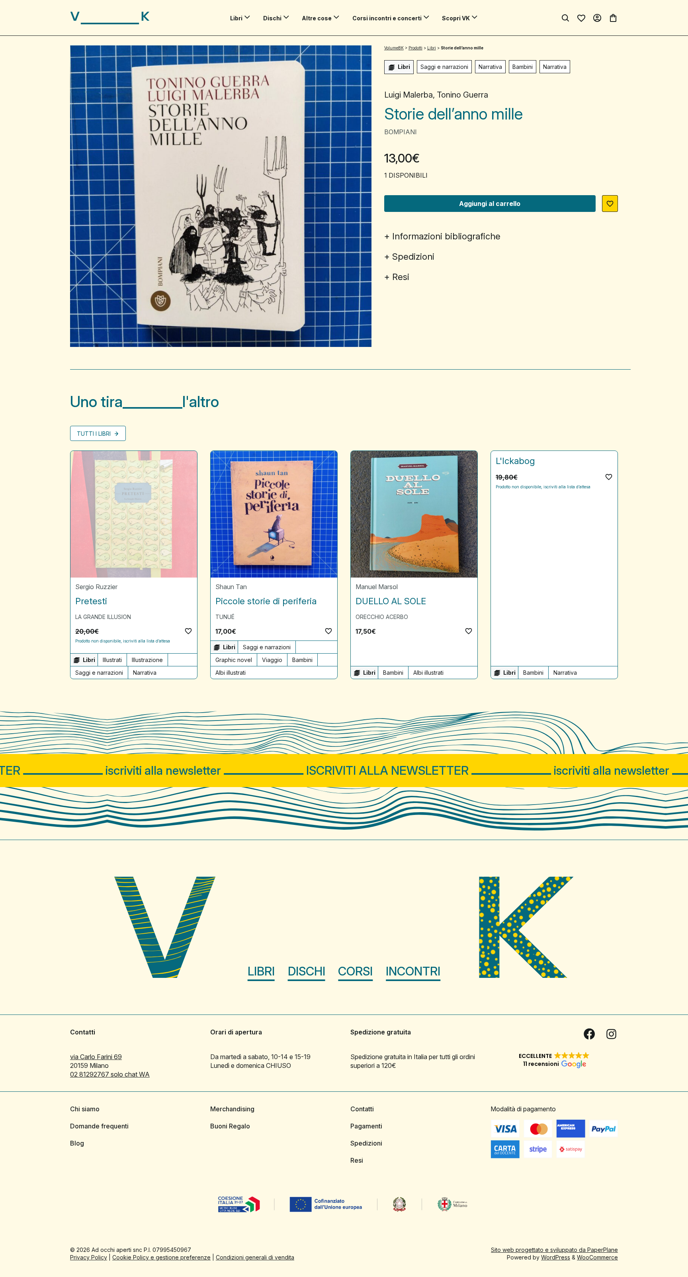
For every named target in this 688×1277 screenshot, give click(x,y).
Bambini (522, 66)
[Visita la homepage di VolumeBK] (110, 18)
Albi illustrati (230, 672)
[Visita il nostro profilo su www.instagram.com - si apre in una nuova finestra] (611, 1034)
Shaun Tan (231, 587)
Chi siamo (85, 1109)
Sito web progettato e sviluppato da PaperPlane (554, 1249)
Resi (400, 277)
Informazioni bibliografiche (446, 236)
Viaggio (272, 659)
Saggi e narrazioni (444, 66)
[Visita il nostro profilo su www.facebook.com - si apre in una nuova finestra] (589, 1034)
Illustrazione (147, 659)
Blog (77, 1143)
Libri (236, 18)
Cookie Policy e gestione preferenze (161, 1257)
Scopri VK (456, 18)
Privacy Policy (88, 1257)
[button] (610, 203)
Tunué (225, 616)
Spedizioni (413, 256)
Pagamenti (366, 1126)
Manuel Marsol (377, 587)
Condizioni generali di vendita (255, 1257)
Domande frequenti (99, 1126)
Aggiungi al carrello (489, 204)
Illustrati (112, 659)
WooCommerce (597, 1257)
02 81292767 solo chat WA (110, 1074)
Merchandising (232, 1109)
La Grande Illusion (103, 616)
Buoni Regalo (230, 1126)
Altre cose (317, 18)
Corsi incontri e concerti (387, 18)
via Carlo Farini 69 (96, 1057)
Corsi (355, 971)
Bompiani (400, 132)
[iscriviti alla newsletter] (344, 770)
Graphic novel (233, 659)
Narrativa (490, 66)
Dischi (272, 18)
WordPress (555, 1257)
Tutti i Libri (94, 433)
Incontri (413, 971)
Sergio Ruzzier (96, 587)
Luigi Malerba (408, 95)
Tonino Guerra (462, 95)
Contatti (362, 1109)
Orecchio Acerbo (382, 616)
